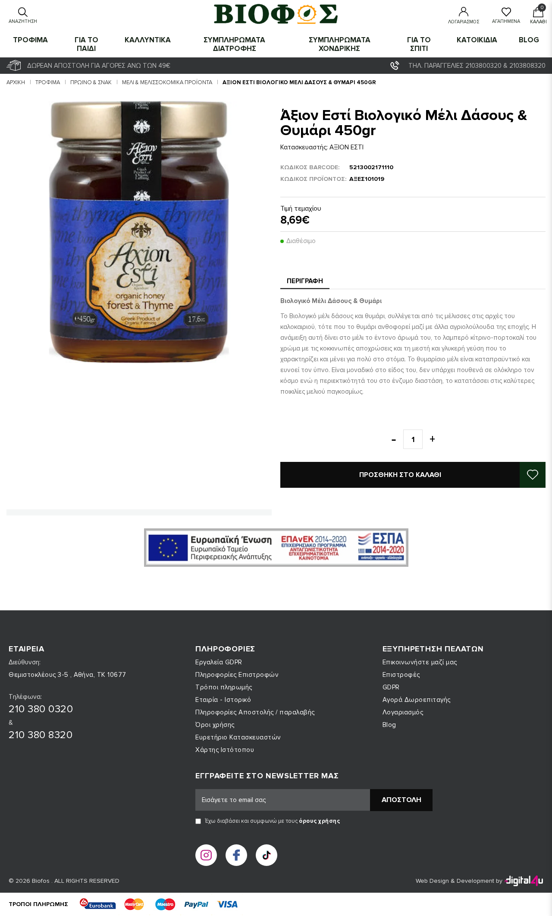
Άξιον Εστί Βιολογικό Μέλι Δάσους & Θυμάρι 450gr (299, 82)
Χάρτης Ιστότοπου (224, 750)
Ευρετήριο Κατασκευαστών (238, 737)
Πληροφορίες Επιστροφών (237, 675)
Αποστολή (401, 800)
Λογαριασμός (403, 712)
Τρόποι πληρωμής (223, 687)
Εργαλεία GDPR (218, 662)
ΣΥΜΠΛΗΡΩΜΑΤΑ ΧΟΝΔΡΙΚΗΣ (339, 44)
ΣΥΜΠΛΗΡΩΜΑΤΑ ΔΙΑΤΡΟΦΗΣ (234, 44)
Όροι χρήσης (215, 725)
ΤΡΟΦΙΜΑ (30, 39)
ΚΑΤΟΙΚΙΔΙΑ (477, 39)
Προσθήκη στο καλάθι (400, 475)
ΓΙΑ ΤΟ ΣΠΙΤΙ (419, 44)
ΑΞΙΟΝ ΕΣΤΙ (346, 147)
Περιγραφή (305, 281)
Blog (529, 39)
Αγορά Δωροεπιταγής (417, 700)
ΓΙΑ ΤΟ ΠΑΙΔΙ (86, 44)
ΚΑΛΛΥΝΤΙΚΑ (148, 39)
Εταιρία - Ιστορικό (223, 700)
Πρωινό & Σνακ (91, 82)
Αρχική (15, 82)
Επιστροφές (401, 675)
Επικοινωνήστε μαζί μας (420, 662)
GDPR (391, 687)
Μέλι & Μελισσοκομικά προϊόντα (167, 82)
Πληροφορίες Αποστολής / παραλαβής (255, 712)
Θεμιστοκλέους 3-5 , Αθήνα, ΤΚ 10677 (67, 675)
